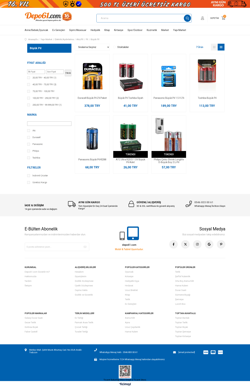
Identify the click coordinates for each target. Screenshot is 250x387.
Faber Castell (31, 331)
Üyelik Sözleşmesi (84, 285)
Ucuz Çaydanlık (132, 327)
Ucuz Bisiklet (131, 290)
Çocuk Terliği (81, 327)
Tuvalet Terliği (81, 331)
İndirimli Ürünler (40, 175)
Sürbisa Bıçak (31, 327)
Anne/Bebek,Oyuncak (36, 30)
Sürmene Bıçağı (182, 294)
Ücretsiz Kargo (39, 182)
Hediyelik (95, 30)
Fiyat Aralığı (36, 62)
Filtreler (34, 167)
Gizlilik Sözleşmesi (84, 281)
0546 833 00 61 (203, 202)
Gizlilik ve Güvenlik (84, 294)
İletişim (28, 285)
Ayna (127, 322)
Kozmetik (152, 30)
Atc (34, 130)
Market (165, 30)
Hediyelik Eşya (132, 281)
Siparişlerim (80, 276)
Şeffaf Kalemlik (182, 276)
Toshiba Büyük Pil (207, 98)
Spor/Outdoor (135, 30)
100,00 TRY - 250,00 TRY (45, 98)
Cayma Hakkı (81, 290)
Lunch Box (180, 304)
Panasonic (37, 144)
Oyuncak (129, 272)
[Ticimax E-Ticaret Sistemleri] (125, 384)
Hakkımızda (30, 276)
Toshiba (36, 157)
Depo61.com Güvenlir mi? (37, 272)
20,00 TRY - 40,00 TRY (44, 77)
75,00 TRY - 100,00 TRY (43, 91)
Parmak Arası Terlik (84, 322)
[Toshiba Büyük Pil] (207, 76)
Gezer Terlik (30, 322)
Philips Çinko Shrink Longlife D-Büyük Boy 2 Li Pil (169, 161)
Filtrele (68, 73)
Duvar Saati (180, 290)
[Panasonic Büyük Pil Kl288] (92, 137)
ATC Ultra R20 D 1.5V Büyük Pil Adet (130, 161)
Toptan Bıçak (181, 327)
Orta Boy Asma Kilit (184, 281)
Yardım (28, 281)
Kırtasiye (118, 30)
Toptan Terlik (181, 322)
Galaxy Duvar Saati (34, 318)
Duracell (36, 137)
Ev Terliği (79, 318)
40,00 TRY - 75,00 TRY (44, 84)
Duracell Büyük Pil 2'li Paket (92, 98)
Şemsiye (179, 299)
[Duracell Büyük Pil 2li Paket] (92, 76)
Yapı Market (179, 30)
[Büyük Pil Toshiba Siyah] (130, 76)
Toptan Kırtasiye (183, 336)
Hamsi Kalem (181, 285)
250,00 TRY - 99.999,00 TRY (47, 105)
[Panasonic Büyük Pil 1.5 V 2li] (168, 76)
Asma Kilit (130, 318)
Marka (32, 114)
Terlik (127, 299)
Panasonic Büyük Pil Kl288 (92, 159)
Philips (35, 151)
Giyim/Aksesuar (77, 30)
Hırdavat (129, 285)
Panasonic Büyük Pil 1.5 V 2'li (169, 98)
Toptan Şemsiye (183, 331)
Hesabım (79, 272)
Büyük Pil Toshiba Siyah (130, 98)
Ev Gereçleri (58, 30)
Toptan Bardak (182, 318)
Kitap (107, 30)
